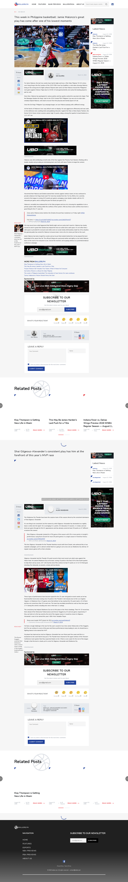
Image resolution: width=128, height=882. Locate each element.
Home (34, 4)
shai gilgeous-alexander (50, 710)
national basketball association (58, 708)
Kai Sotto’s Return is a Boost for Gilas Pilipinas (38, 271)
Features (42, 4)
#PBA (83, 213)
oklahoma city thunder (52, 709)
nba (44, 709)
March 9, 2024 (51, 541)
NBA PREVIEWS (29, 851)
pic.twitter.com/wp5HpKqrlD (61, 620)
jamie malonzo (47, 335)
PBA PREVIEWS (29, 854)
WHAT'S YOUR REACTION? (37, 321)
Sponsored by (29, 279)
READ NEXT (17, 223)
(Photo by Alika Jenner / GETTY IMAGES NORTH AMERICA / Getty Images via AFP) (65, 499)
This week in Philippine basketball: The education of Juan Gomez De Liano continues (49, 273)
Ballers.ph (40, 261)
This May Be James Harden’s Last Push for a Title (39, 266)
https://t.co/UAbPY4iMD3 (43, 220)
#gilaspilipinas (31, 215)
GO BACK (21, 12)
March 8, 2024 (45, 222)
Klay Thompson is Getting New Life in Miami (37, 264)
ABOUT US (80, 4)
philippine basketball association (52, 337)
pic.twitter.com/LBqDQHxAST (61, 220)
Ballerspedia (68, 4)
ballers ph (46, 708)
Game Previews (54, 4)
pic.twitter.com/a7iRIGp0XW (36, 539)
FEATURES (27, 844)
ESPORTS (27, 847)
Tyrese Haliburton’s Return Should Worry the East (39, 275)
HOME (25, 840)
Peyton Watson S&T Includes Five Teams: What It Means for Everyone (45, 269)
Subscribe (92, 840)
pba (53, 335)
